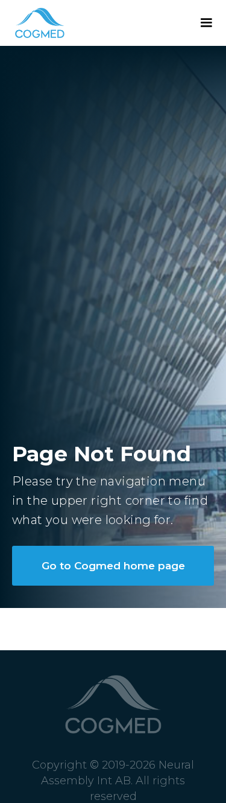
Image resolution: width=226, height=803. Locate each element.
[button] (206, 23)
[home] (32, 23)
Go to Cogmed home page (113, 566)
